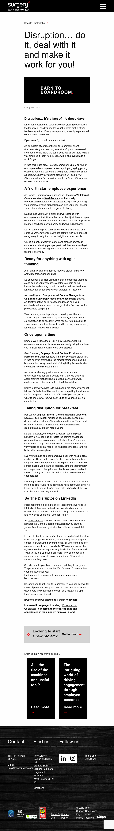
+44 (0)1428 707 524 (16, 757)
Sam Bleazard (31, 353)
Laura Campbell (36, 414)
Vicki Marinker (35, 520)
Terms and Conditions (90, 757)
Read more (40, 707)
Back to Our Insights (34, 23)
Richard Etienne (39, 201)
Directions (39, 787)
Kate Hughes (34, 295)
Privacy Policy (65, 816)
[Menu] (103, 7)
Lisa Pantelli (60, 201)
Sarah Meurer (51, 198)
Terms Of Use (55, 816)
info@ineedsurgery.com (20, 768)
